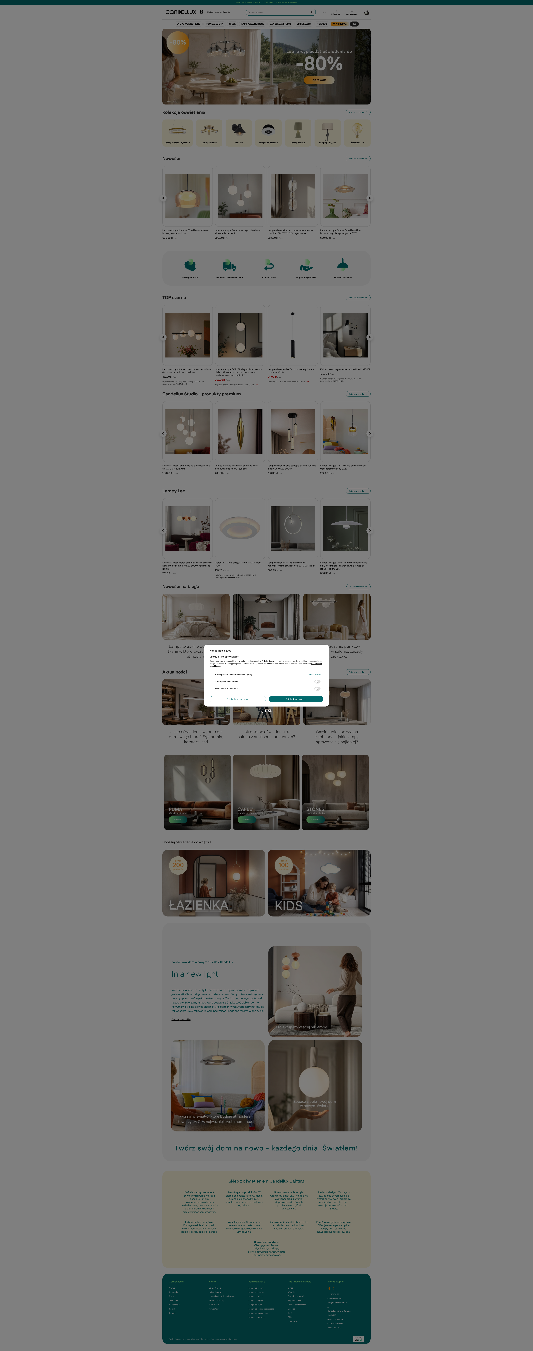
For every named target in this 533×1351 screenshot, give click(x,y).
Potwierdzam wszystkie (296, 699)
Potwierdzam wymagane (237, 699)
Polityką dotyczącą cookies (273, 661)
